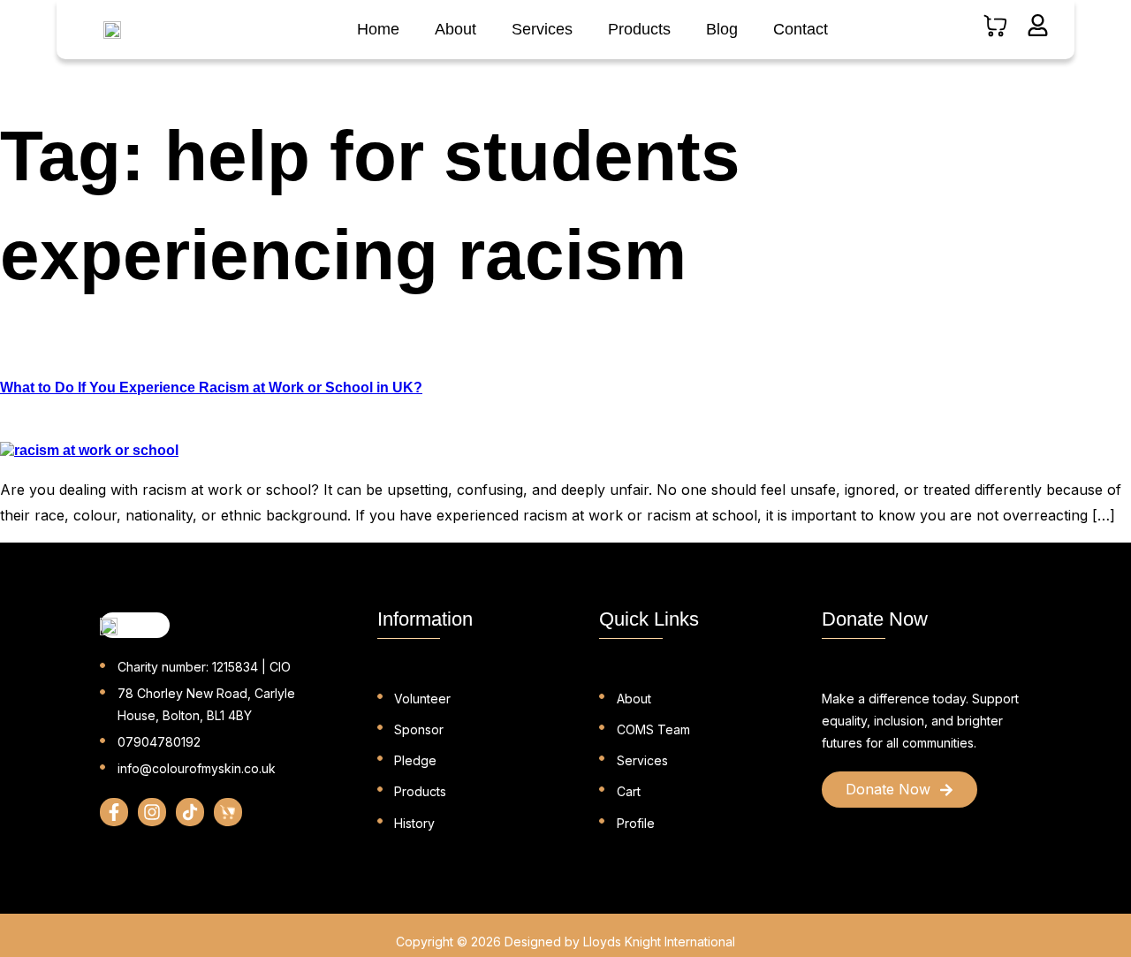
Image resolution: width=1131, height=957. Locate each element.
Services (542, 29)
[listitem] (924, 721)
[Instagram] (152, 812)
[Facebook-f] (114, 812)
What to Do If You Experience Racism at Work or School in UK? (211, 387)
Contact (800, 29)
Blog (722, 29)
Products (639, 29)
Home (378, 29)
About (455, 29)
